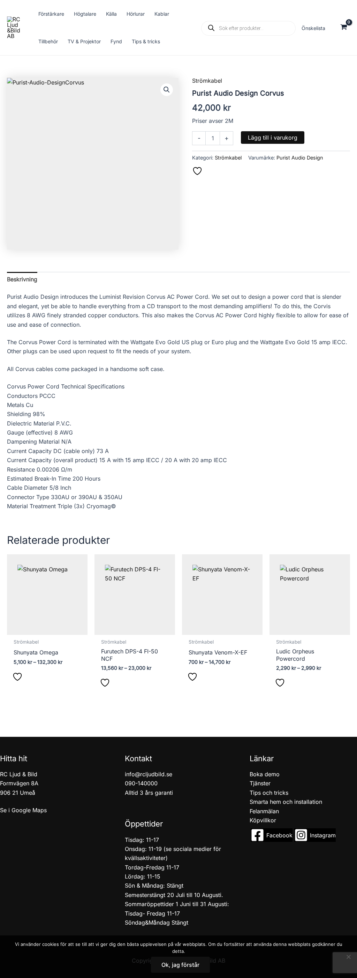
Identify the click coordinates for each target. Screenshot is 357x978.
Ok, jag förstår (180, 964)
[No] (348, 956)
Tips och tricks (269, 792)
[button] (166, 89)
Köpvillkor (263, 820)
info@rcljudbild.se (148, 774)
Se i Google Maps (23, 810)
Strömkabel (207, 80)
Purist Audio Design (299, 158)
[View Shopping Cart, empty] (343, 28)
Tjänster (260, 783)
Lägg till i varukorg (272, 137)
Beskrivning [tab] (22, 279)
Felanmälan (264, 811)
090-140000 (141, 783)
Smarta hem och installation (286, 801)
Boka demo (265, 774)
